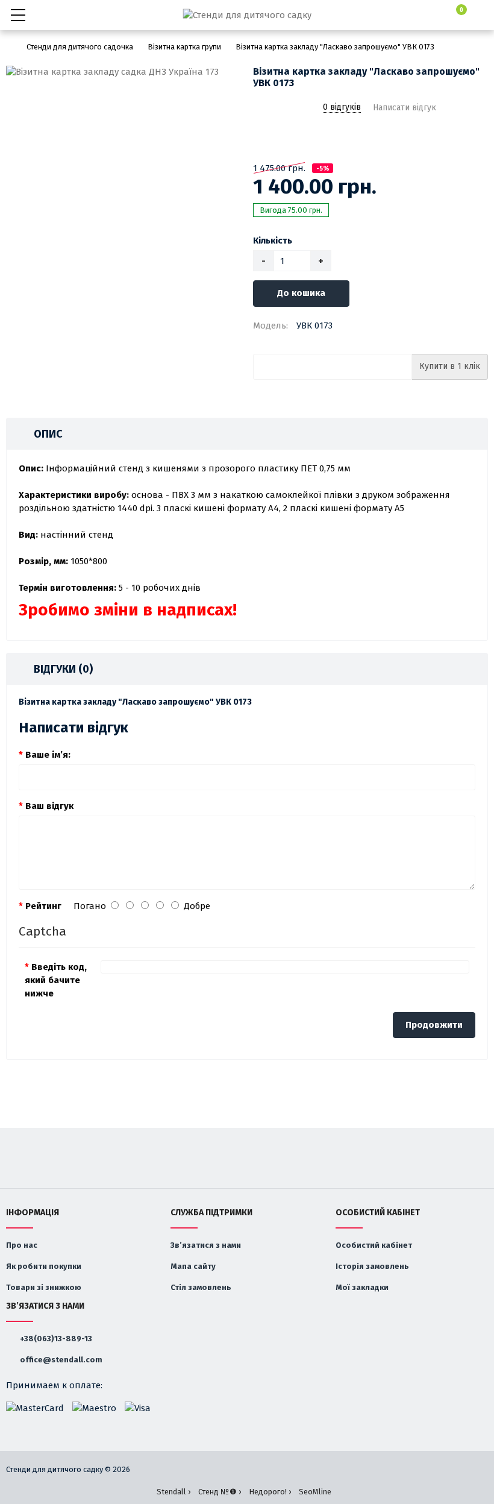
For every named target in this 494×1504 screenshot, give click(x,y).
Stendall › (173, 1491)
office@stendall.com (60, 1359)
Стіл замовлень (200, 1287)
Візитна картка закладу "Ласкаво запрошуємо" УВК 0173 (335, 46)
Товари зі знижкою (43, 1287)
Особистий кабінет (374, 1245)
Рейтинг (43, 906)
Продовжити (434, 1024)
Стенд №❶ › (219, 1491)
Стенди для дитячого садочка (80, 46)
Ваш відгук (49, 806)
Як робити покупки (43, 1266)
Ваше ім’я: (47, 754)
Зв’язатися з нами (205, 1245)
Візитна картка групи (184, 46)
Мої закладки (362, 1287)
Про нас (21, 1245)
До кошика (301, 293)
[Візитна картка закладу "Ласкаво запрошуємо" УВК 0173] (123, 72)
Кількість (272, 240)
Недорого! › (270, 1491)
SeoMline (315, 1491)
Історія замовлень (372, 1266)
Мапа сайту (193, 1266)
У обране (261, 138)
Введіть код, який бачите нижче (56, 980)
